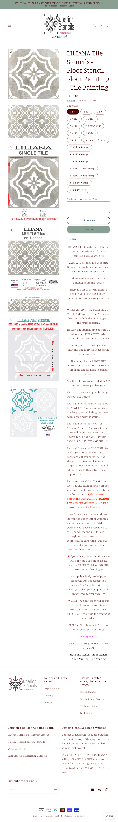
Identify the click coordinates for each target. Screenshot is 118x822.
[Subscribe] (55, 789)
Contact (48, 702)
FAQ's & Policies (52, 688)
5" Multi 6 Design (79, 147)
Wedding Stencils (17, 749)
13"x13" (74, 133)
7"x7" (73, 111)
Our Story (49, 695)
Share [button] (73, 239)
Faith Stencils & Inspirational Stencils (27, 755)
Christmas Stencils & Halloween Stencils (28, 734)
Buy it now (88, 229)
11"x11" (90, 118)
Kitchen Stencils (88, 706)
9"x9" (100, 111)
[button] (9, 25)
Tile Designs (86, 713)
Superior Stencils (44, 816)
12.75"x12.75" (93, 126)
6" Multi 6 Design (79, 154)
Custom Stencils (88, 691)
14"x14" (90, 133)
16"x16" (74, 140)
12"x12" (74, 126)
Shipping (71, 100)
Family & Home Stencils (92, 699)
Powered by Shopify (58, 816)
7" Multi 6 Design (79, 161)
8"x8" (86, 111)
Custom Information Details (83, 198)
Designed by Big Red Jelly (76, 816)
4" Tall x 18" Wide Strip (82, 168)
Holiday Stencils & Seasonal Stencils (26, 741)
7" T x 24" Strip (78, 189)
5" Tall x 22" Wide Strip (82, 175)
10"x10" (74, 118)
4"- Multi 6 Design (96, 140)
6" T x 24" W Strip (79, 182)
